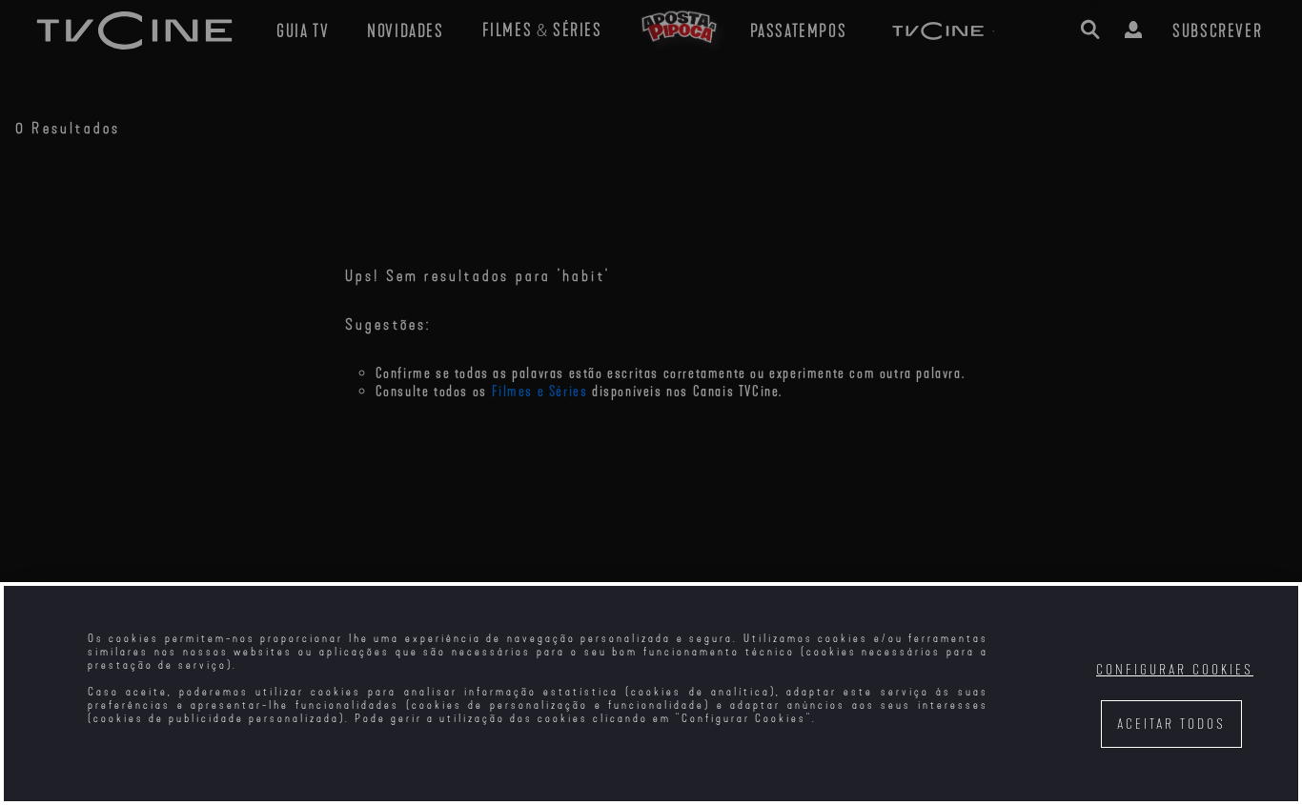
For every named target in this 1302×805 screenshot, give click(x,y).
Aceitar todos (1171, 724)
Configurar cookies (1174, 670)
